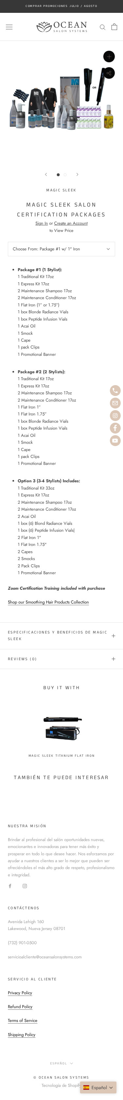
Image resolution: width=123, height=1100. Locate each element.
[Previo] (46, 174)
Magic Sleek (61, 190)
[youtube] (115, 440)
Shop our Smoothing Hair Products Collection (48, 602)
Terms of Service (22, 1020)
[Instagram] (25, 885)
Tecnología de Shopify (61, 1085)
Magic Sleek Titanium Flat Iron (62, 755)
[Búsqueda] (103, 27)
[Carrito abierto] (114, 26)
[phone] (115, 390)
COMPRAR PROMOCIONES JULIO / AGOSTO (61, 6)
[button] (98, 1087)
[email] (115, 403)
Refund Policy (20, 1006)
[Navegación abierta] (9, 26)
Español (58, 1063)
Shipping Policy (21, 1034)
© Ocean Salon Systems (61, 1077)
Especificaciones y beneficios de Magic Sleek (57, 636)
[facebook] (115, 428)
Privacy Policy (20, 993)
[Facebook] (10, 885)
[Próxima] (77, 174)
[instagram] (115, 415)
